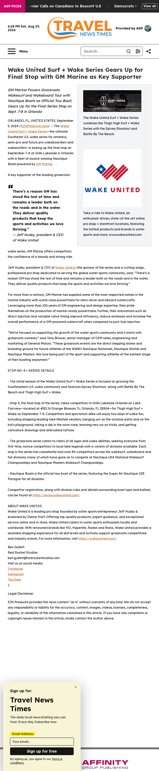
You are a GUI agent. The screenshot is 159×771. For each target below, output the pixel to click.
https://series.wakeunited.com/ (56, 495)
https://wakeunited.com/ (97, 538)
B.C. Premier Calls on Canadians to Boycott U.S (59, 6)
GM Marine (44, 164)
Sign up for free (42, 751)
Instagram (16, 574)
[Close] (76, 687)
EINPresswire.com (34, 126)
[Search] (128, 51)
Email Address (22, 734)
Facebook (15, 569)
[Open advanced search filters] (138, 51)
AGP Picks (12, 6)
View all (149, 6)
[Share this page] (148, 51)
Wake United (65, 267)
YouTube (14, 579)
